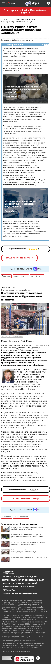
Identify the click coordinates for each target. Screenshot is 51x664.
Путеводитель (27, 587)
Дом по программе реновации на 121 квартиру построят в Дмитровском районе (28, 543)
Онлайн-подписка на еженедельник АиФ (23, 580)
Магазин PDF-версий (26, 583)
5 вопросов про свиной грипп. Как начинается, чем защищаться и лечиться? (24, 89)
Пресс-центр (8, 583)
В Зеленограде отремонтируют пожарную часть (29, 557)
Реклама (6, 577)
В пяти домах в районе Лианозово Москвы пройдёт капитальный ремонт (27, 528)
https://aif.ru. (34, 647)
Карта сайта (8, 590)
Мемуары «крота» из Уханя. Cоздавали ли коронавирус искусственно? (20, 204)
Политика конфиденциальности (16, 651)
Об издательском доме (25, 577)
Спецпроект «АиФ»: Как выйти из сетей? (25, 11)
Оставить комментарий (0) (19, 258)
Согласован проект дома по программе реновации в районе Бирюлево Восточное (27, 535)
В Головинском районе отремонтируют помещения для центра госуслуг (26, 551)
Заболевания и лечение (22, 40)
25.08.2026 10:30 (7, 287)
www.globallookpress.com (12, 337)
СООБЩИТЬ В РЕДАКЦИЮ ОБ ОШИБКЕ (19, 593)
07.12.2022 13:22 (7, 19)
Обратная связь (10, 587)
